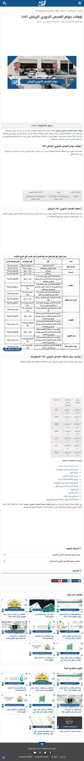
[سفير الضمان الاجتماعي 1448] (69, 722)
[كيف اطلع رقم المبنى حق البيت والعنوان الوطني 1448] (42, 722)
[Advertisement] (42, 39)
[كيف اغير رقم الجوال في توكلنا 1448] (42, 606)
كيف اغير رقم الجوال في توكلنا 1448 (44, 615)
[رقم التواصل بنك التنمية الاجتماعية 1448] (42, 627)
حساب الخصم (73, 492)
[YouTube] (35, 753)
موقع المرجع (67, 136)
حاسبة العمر (74, 472)
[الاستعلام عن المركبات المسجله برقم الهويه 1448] (14, 627)
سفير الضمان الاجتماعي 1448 (70, 731)
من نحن (63, 756)
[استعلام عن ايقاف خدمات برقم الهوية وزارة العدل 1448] (14, 606)
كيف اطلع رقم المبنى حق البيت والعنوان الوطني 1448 (43, 732)
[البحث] (4, 3)
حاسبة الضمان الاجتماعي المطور (66, 486)
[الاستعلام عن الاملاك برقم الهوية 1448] (42, 649)
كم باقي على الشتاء (71, 496)
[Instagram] (40, 753)
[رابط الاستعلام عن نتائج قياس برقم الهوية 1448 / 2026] (69, 606)
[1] (48, 216)
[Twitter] (45, 753)
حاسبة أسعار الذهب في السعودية (66, 482)
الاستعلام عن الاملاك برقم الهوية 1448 (43, 659)
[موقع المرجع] (42, 3)
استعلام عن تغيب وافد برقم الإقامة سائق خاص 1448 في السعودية (70, 660)
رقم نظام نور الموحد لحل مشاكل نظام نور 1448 (72, 637)
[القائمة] (80, 3)
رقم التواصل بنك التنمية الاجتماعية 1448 (44, 637)
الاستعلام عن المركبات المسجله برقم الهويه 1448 (16, 637)
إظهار (34, 125)
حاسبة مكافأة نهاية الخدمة (68, 479)
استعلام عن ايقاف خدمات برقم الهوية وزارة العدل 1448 (14, 615)
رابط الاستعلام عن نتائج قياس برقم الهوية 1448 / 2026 (70, 615)
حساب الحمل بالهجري (70, 476)
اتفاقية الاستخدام (25, 756)
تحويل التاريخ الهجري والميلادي (67, 469)
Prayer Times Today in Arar (68, 466)
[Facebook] (50, 753)
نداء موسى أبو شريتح (68, 22)
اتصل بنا (54, 756)
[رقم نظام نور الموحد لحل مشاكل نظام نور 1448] (69, 627)
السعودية (63, 11)
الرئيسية (80, 11)
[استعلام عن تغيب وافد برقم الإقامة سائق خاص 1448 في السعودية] (69, 649)
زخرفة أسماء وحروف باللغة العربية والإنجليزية (62, 499)
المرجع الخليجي (71, 11)
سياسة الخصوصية (42, 756)
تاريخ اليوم (74, 489)
